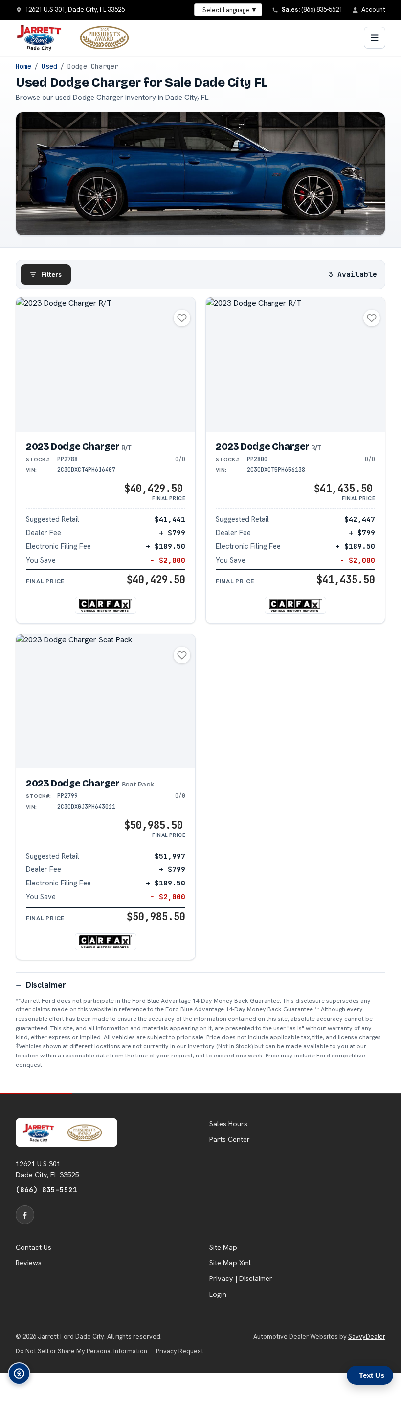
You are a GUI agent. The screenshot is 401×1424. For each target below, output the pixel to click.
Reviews (29, 1262)
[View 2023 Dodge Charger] (105, 364)
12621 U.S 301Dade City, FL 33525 (47, 1169)
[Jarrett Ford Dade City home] (79, 37)
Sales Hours (228, 1123)
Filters (51, 274)
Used (49, 66)
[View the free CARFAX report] (105, 605)
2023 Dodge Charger (79, 446)
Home (23, 66)
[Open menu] (374, 38)
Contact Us (33, 1247)
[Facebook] (25, 1214)
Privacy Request (179, 1351)
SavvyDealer (366, 1336)
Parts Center (229, 1139)
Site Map (223, 1247)
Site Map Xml (230, 1262)
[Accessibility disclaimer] (19, 1373)
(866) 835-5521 (46, 1189)
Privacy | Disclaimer (240, 1278)
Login (217, 1294)
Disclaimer (46, 985)
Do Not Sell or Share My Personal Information (81, 1351)
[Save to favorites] (182, 318)
